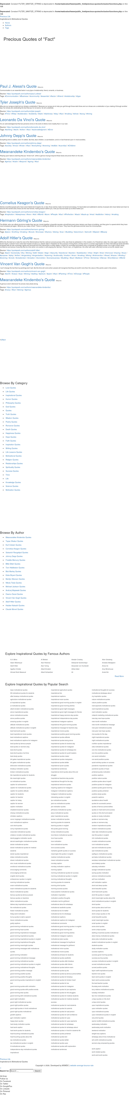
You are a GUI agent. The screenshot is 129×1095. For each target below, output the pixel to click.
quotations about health (100, 800)
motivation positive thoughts (60, 898)
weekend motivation (99, 1030)
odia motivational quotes (100, 747)
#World (40, 214)
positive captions (97, 775)
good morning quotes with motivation (23, 986)
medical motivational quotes (60, 857)
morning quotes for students (60, 882)
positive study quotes (99, 794)
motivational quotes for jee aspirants (63, 989)
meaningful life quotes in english (62, 854)
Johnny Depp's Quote (18, 135)
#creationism (21, 258)
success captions (98, 951)
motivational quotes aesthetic (61, 958)
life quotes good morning (59, 828)
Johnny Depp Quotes (14, 556)
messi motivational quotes (60, 860)
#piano (7, 232)
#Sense (103, 258)
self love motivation (98, 879)
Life (7, 478)
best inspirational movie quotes (21, 734)
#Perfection (68, 214)
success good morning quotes (102, 955)
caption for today (16, 800)
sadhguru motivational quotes (102, 854)
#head (106, 255)
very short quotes (98, 1018)
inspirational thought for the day (62, 781)
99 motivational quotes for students (22, 693)
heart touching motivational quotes (22, 1033)
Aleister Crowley (77, 659)
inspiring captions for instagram (61, 788)
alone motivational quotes (19, 715)
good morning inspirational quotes (22, 936)
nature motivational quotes (101, 699)
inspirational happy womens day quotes (64, 715)
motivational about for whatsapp (62, 904)
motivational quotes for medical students (64, 996)
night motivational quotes (100, 740)
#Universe (95, 258)
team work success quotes (101, 980)
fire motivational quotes (18, 907)
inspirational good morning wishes (63, 706)
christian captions (16, 816)
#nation (67, 255)
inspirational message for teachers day (64, 728)
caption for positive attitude (19, 791)
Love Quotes (11, 387)
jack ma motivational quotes (60, 803)
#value (14, 273)
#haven (114, 255)
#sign (47, 252)
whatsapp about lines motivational (103, 1037)
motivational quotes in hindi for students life (65, 1030)
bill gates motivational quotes (20, 762)
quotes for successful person (101, 803)
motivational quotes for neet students (63, 1005)
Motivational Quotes (14, 456)
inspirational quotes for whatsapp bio (63, 750)
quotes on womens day (100, 819)
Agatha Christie (15, 669)
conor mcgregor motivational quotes (22, 819)
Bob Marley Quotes (13, 571)
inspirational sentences (59, 769)
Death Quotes (11, 429)
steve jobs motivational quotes (102, 939)
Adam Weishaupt (16, 663)
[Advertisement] (64, 60)
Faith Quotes (11, 440)
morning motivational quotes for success (64, 873)
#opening (48, 255)
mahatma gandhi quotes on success (63, 851)
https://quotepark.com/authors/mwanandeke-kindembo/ (29, 159)
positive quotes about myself (101, 781)
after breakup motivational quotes (21, 696)
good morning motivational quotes (22, 961)
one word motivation (99, 756)
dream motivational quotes (19, 860)
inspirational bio (56, 693)
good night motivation (17, 999)
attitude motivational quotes (19, 724)
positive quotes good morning (102, 788)
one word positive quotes (100, 759)
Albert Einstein (46, 669)
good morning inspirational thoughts (22, 942)
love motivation (56, 841)
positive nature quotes (99, 778)
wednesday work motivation (101, 1027)
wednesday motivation (99, 1024)
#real (92, 214)
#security (54, 252)
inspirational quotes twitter (60, 762)
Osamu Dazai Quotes (14, 594)
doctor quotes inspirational (19, 854)
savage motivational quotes (101, 869)
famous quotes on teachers (19, 898)
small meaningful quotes (100, 920)
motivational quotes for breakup (62, 977)
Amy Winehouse (107, 669)
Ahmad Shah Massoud (18, 672)
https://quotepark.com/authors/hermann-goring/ (25, 229)
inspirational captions (58, 696)
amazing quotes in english (19, 721)
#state (40, 252)
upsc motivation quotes (100, 1008)
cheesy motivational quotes (19, 813)
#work (16, 129)
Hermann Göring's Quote (21, 220)
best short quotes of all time (19, 753)
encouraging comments (18, 869)
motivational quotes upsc (59, 1043)
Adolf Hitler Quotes (13, 601)
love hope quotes (57, 838)
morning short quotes (58, 885)
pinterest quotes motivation (101, 772)
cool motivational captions (19, 822)
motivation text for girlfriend (60, 901)
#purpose (4, 255)
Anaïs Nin (105, 672)
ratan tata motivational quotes (102, 832)
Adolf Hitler (14, 666)
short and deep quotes (99, 885)
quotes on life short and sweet (102, 813)
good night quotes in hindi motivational (23, 1008)
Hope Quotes (11, 437)
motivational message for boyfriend (63, 942)
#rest (102, 252)
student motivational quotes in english (105, 942)
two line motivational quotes (101, 996)
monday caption (56, 863)
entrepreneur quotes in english (20, 879)
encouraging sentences (18, 873)
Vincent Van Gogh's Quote (22, 263)
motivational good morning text (61, 929)
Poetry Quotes (11, 421)
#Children (72, 145)
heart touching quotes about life (21, 1037)
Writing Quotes (12, 448)
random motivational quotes (101, 828)
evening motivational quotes (20, 882)
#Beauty (104, 232)
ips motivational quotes (59, 800)
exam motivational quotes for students (23, 888)
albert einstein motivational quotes (22, 709)
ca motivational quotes (18, 781)
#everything (36, 145)
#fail (34, 214)
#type (78, 96)
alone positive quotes (17, 718)
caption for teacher (16, 797)
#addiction (100, 214)
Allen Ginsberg (107, 659)
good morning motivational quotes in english (25, 964)
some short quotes (98, 926)
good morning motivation (18, 955)
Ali (72, 672)
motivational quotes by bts (60, 970)
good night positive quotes (19, 1005)
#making (68, 113)
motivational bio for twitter (59, 910)
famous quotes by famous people (21, 895)
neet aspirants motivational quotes (103, 706)
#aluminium (78, 232)
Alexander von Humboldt (79, 666)
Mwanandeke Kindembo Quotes (18, 537)
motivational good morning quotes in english (66, 926)
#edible (54, 145)
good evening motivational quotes (22, 926)
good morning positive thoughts (21, 977)
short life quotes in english (101, 895)
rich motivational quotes (100, 838)
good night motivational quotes (20, 1002)
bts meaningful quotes (17, 778)
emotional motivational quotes (20, 866)
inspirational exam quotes (60, 699)
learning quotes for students (60, 822)
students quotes (97, 945)
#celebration (22, 113)
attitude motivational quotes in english (23, 728)
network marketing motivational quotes (105, 715)
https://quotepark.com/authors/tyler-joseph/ (24, 111)
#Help (13, 113)
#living (88, 255)
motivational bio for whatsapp (61, 914)
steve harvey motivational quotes (103, 936)
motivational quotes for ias (60, 983)
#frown (22, 145)
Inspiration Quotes (13, 444)
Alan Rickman (46, 663)
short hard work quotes (99, 892)
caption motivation (16, 806)
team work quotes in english (101, 977)
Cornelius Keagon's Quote (22, 202)
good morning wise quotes (19, 992)
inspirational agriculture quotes (61, 690)
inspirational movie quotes (60, 731)
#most (15, 145)
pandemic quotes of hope (100, 769)
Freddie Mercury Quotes (15, 560)
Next (4, 339)
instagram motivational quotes (61, 794)
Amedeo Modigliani (108, 663)
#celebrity (33, 113)
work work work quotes (99, 1055)
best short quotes (16, 750)
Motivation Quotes (13, 490)
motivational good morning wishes (62, 933)
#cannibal (62, 145)
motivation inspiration (58, 895)
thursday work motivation (100, 986)
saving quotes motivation (100, 873)
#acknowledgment (39, 129)
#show (75, 113)
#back (77, 214)
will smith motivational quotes (102, 1040)
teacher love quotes (98, 974)
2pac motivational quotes (18, 690)
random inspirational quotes (101, 825)
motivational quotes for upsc (60, 1018)
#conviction (40, 258)
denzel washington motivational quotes (23, 841)
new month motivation (99, 721)
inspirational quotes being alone (62, 740)
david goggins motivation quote (21, 838)
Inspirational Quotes (14, 395)
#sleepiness (20, 214)
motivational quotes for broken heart (63, 980)
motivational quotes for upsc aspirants (64, 1021)
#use (21, 273)
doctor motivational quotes (19, 844)
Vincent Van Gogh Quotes (16, 598)
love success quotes (58, 847)
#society (8, 145)
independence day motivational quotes (23, 1049)
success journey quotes (100, 958)
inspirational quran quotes (60, 765)
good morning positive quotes (20, 974)
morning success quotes (59, 888)
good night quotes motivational (20, 1011)
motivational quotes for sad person (63, 1011)
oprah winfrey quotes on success (103, 762)
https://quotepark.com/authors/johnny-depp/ (24, 143)
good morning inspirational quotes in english (25, 939)
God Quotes (10, 406)
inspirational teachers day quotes (62, 778)
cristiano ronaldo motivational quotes (23, 835)
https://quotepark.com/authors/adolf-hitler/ (23, 250)
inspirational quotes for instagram (62, 747)
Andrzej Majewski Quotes (16, 590)
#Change (78, 273)
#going (30, 161)
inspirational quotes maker (60, 756)
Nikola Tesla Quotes (14, 582)
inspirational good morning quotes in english (66, 702)
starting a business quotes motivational (105, 933)
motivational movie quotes (60, 951)
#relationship (69, 96)
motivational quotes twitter (60, 1040)
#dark (40, 113)
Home (7, 22)
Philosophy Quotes (13, 403)
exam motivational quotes (19, 885)
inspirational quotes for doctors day (63, 743)
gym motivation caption (18, 1018)
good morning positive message (21, 970)
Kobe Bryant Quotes (14, 575)
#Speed (96, 232)
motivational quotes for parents (61, 1008)
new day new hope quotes (101, 718)
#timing (89, 113)
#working (8, 129)
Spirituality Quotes (13, 467)
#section (72, 252)
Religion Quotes (12, 459)
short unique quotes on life (101, 914)
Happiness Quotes (13, 433)
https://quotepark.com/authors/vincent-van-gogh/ (26, 271)
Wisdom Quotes (12, 418)
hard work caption (16, 1027)
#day (56, 113)
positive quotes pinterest (100, 791)
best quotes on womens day (19, 747)
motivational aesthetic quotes (61, 907)
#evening (46, 145)
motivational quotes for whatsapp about (64, 1027)
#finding (121, 255)
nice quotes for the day (99, 734)
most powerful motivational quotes (62, 892)
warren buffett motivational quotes (103, 1021)
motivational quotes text (59, 1037)
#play (11, 255)
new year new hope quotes (101, 731)
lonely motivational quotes (60, 832)
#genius (8, 161)
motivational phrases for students (62, 955)
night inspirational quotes (100, 737)
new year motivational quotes (102, 728)
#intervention (98, 255)
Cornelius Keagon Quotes (16, 548)
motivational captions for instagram (63, 920)
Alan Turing (45, 666)
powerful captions (98, 797)
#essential (45, 96)
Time (8, 474)
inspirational (14, 1052)
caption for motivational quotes (20, 788)
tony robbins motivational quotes (103, 989)
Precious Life (5, 16)
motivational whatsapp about (101, 693)
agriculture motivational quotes (20, 699)
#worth (7, 273)
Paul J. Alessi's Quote (18, 86)
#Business (24, 96)
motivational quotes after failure (61, 964)
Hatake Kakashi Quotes (15, 605)
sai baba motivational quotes (101, 857)
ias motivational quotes (18, 1040)
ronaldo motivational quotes (101, 841)
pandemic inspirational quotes (102, 765)
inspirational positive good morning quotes (65, 734)
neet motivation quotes (99, 712)
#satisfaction (82, 252)
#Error (50, 129)
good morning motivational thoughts (22, 967)
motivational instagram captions (62, 936)
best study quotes (16, 756)
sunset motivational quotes (101, 964)
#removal (109, 252)
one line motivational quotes (101, 750)
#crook (11, 258)
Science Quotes (12, 486)
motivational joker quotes (59, 939)
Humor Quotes (11, 399)
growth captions (15, 1015)
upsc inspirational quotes (100, 1005)
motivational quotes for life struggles (63, 992)
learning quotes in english (60, 825)
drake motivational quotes (19, 857)
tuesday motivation (98, 992)
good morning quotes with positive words (24, 989)
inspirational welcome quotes (61, 784)
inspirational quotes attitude (60, 737)
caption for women (16, 803)
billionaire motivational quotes (20, 765)
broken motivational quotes (19, 772)
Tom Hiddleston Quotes (15, 567)
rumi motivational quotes (100, 844)
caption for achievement (18, 784)
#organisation (37, 255)
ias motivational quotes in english (21, 1043)
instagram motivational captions (62, 791)
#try (22, 252)
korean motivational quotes (60, 819)
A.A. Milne (13, 659)
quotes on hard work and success (103, 810)
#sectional (63, 252)
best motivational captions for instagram (23, 740)
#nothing (15, 232)
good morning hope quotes (19, 929)
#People (54, 214)
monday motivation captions (60, 866)
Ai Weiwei (44, 659)
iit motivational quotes (17, 1046)
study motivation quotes (100, 948)
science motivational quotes (101, 876)
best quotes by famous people (20, 743)
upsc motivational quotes (100, 1011)
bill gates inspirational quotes (20, 759)
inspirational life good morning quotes (64, 724)
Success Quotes (12, 471)
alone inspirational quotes (19, 712)
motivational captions (58, 917)
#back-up (85, 214)
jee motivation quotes (58, 806)
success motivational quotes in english (105, 961)
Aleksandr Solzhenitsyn (79, 663)
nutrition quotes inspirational (101, 743)
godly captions (15, 923)
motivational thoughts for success (103, 690)
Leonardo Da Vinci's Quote (22, 119)
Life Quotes (10, 391)
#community (34, 96)
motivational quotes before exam (62, 967)
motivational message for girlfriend (63, 945)
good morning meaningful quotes (21, 945)
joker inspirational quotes (59, 816)
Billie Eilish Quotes (13, 564)
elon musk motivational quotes (20, 863)
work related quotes (98, 1052)
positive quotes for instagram (101, 784)
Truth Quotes (11, 414)
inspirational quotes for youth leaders (63, 753)
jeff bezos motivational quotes (61, 810)
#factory (48, 232)
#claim (15, 161)
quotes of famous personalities (102, 806)
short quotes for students (100, 910)
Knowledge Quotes (13, 482)
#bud (72, 258)
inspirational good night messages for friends (66, 712)
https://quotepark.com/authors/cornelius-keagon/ (26, 211)
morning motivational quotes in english (64, 876)
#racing (117, 252)
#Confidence (113, 258)
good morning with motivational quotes (23, 996)
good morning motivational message (22, 958)
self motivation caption (99, 882)
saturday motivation (98, 866)
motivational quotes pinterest (61, 1033)
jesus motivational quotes (59, 813)
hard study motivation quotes (20, 1024)
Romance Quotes (13, 425)
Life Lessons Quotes (14, 452)
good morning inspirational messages (23, 933)
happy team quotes (16, 1021)
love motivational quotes (59, 844)
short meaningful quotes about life (103, 898)
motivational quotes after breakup (62, 961)
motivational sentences (59, 1049)
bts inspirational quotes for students (22, 775)
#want (7, 252)
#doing (55, 232)
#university (15, 252)
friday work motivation (17, 914)
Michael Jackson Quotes (15, 586)
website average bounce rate (81, 1065)
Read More (119, 676)
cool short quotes (16, 825)
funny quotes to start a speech (20, 917)
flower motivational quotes (19, 910)
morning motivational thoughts (61, 879)
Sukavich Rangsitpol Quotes (17, 552)
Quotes (8, 410)
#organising (26, 255)
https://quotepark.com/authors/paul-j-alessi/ (24, 93)
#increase (40, 232)
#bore (47, 214)
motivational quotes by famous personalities (66, 974)
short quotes (96, 904)
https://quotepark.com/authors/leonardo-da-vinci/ (26, 127)
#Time (7, 113)
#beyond (22, 161)
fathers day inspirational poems (21, 904)
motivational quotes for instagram (62, 986)
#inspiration (9, 214)
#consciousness (53, 258)
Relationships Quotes (14, 463)
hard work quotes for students (20, 1030)
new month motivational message (103, 724)
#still (35, 252)
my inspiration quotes (99, 696)
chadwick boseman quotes (19, 810)
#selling (34, 273)
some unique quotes (99, 929)
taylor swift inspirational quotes (102, 970)
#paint (49, 273)
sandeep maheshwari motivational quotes (106, 860)
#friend (60, 96)
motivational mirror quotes (60, 948)
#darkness (48, 113)
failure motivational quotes (19, 892)
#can (62, 232)
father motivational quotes (19, 901)
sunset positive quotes (99, 967)
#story (107, 214)
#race (124, 252)
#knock (31, 232)
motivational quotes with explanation (63, 1046)
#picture (42, 273)
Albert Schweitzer (47, 672)
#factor (53, 96)
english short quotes (17, 876)
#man (74, 255)
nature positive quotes (99, 702)
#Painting (62, 273)
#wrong (20, 289)
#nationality (58, 255)
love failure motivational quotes (61, 835)
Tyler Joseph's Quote (17, 102)
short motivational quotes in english (104, 901)
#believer (79, 258)
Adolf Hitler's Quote (16, 237)
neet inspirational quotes (100, 709)
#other (22, 129)
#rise (90, 252)
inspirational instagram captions (62, 721)
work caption (96, 1049)
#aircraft (88, 232)
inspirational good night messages (63, 709)
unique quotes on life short (101, 999)
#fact (61, 113)
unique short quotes (98, 1002)
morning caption (56, 869)
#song (82, 113)
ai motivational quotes (17, 706)
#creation (31, 258)
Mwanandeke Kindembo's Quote (27, 151)
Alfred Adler (75, 669)
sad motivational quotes (100, 851)
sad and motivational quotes (101, 847)
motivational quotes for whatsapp (62, 1024)
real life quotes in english (100, 835)
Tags (7, 27)
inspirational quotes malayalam (61, 759)
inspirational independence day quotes (64, 718)
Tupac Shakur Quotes (14, 541)
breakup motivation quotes (19, 769)
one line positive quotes (100, 753)
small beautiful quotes (99, 917)
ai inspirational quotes (17, 702)
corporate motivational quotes (20, 832)
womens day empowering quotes (103, 1043)
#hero (29, 214)
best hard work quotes (17, 731)
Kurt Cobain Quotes (13, 545)
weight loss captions (99, 1033)
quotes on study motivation (101, 816)
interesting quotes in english (60, 797)
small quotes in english (100, 923)
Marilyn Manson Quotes (15, 579)
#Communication (11, 96)
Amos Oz (105, 666)
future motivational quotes (19, 920)
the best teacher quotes (100, 983)
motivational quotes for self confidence (64, 1015)
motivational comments (59, 923)
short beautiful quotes (99, 888)
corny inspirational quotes (19, 828)
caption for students (17, 794)
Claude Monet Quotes (14, 609)
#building (69, 232)
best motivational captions (19, 737)
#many (7, 289)
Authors (8, 25)
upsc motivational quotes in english (104, 1015)
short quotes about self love (101, 907)
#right (96, 252)
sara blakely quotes (98, 863)
